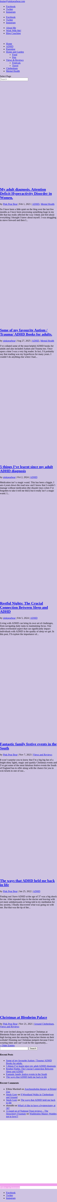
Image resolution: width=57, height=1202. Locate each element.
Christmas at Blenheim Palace (23, 1017)
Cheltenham (12, 68)
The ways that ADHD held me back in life (26, 1077)
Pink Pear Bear (10, 204)
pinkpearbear (9, 340)
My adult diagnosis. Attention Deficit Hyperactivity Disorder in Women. (26, 193)
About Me (11, 28)
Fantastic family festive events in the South (26, 1074)
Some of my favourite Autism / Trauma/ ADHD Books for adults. (26, 332)
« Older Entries (7, 1045)
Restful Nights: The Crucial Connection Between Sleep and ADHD (24, 607)
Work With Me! (13, 30)
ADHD (9, 46)
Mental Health (13, 71)
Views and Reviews (42, 754)
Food (14, 54)
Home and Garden (15, 52)
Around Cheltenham (44, 1024)
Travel (15, 65)
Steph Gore (11, 1094)
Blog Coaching (13, 33)
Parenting (10, 49)
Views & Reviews (15, 60)
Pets (14, 57)
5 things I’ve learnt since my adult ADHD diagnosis (31, 1066)
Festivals (16, 63)
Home (9, 43)
